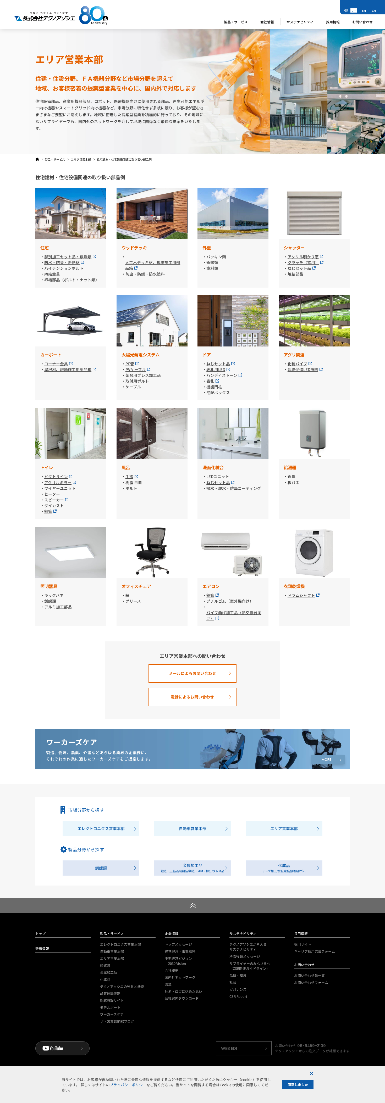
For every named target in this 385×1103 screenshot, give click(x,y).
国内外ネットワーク (180, 977)
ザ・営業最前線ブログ (117, 1021)
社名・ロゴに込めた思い (183, 991)
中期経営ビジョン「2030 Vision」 (178, 961)
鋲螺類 (105, 965)
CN (374, 10)
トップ (40, 933)
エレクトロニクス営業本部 (120, 944)
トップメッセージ (178, 944)
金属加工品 (108, 972)
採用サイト (302, 944)
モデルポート (110, 1007)
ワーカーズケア (112, 1014)
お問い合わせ (304, 964)
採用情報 (301, 933)
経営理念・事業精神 (180, 951)
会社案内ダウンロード (182, 998)
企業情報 (171, 933)
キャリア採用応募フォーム (314, 951)
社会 (232, 982)
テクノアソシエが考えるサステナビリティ (248, 947)
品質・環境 (237, 975)
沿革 (168, 984)
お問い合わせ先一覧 (309, 975)
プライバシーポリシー (128, 1084)
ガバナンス (237, 989)
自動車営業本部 (112, 951)
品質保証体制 (110, 993)
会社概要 (171, 970)
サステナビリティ (242, 933)
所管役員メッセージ (244, 956)
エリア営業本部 (112, 958)
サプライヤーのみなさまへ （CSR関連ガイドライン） (249, 966)
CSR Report (238, 996)
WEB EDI (229, 1048)
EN (364, 10)
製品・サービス (112, 933)
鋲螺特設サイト (112, 1000)
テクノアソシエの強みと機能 (122, 986)
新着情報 (42, 948)
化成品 (105, 979)
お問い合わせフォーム (311, 982)
